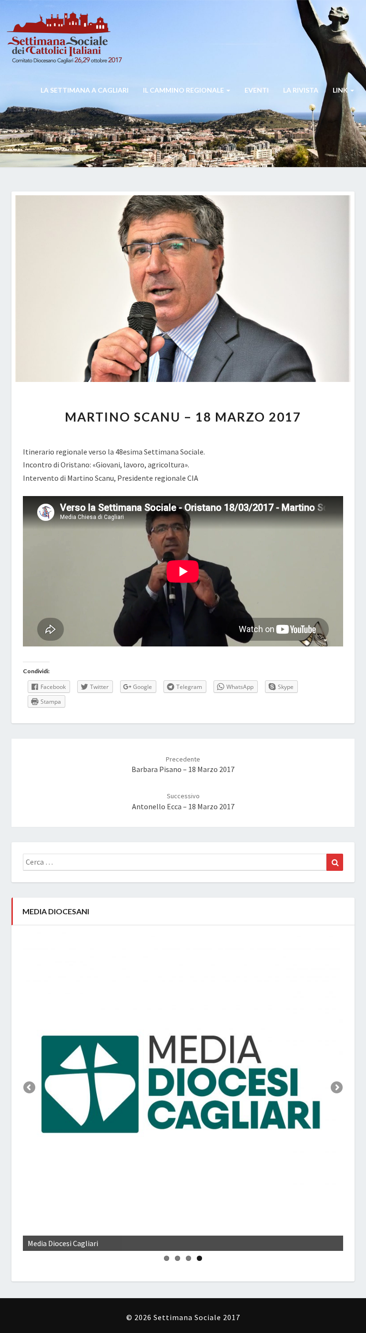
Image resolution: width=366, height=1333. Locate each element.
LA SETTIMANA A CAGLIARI (85, 90)
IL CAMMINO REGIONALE (184, 90)
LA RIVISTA (300, 90)
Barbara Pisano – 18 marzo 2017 (183, 764)
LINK (341, 90)
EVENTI (256, 90)
